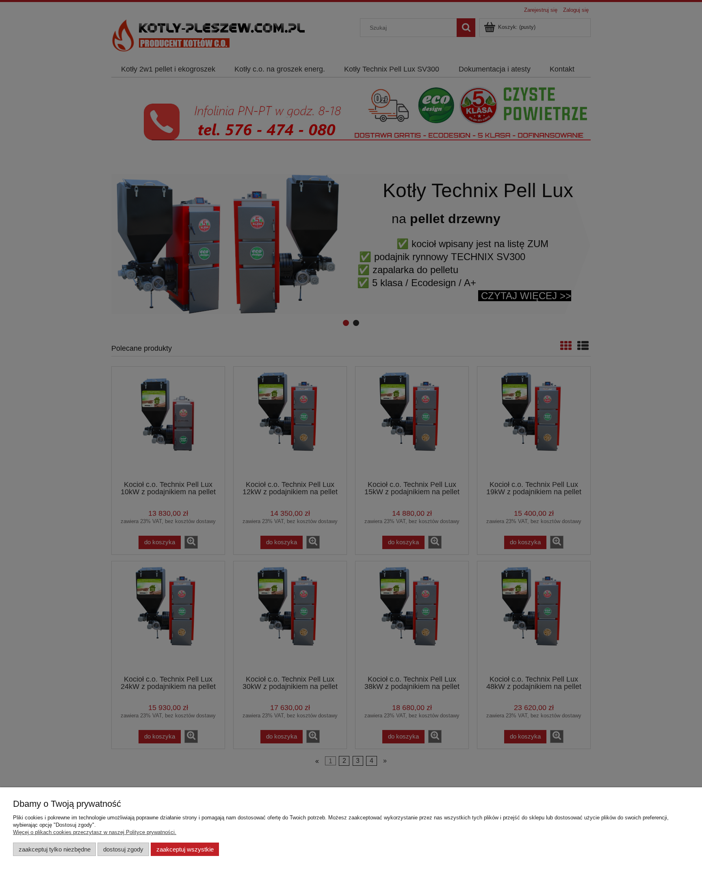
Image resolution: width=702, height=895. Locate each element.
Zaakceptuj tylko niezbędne (55, 849)
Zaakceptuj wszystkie (185, 849)
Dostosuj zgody (123, 849)
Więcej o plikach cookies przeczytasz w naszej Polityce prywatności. (94, 832)
